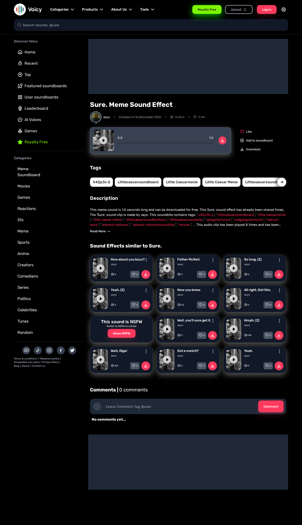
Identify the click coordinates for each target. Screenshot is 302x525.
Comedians (27, 276)
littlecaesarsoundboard (138, 182)
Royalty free (36, 142)
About (25, 365)
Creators (25, 264)
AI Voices (33, 119)
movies (185, 225)
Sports (23, 242)
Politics (24, 298)
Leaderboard (36, 108)
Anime (23, 253)
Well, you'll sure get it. (194, 320)
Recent (31, 63)
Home (30, 52)
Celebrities (27, 310)
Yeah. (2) (117, 290)
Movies (23, 186)
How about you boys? (128, 259)
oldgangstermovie (249, 220)
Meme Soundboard (28, 171)
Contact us (38, 365)
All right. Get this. (257, 290)
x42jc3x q (101, 182)
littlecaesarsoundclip (186, 220)
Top (28, 74)
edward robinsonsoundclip (154, 225)
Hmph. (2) (251, 320)
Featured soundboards (46, 85)
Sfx (20, 219)
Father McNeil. (188, 259)
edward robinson (115, 225)
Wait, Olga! (119, 351)
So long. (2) (253, 259)
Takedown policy (49, 358)
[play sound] (103, 140)
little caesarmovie (182, 182)
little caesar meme (221, 182)
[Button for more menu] (146, 260)
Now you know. (189, 290)
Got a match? (188, 351)
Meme (23, 231)
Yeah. (248, 351)
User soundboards (41, 97)
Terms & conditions (25, 358)
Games (31, 130)
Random (25, 332)
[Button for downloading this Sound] (145, 274)
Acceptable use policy (27, 362)
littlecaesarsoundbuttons (267, 182)
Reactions (26, 208)
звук (114, 264)
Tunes (23, 321)
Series (23, 287)
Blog (16, 365)
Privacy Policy (50, 362)
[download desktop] (222, 140)
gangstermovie (219, 220)
